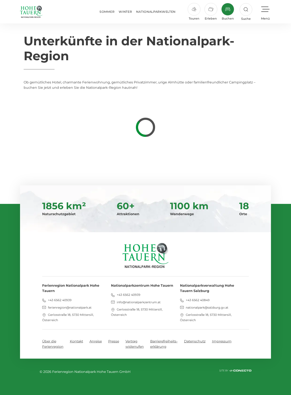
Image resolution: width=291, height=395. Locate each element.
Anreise (95, 341)
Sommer (106, 12)
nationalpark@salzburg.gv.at (206, 307)
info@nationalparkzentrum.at (138, 302)
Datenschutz (195, 341)
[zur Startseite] (31, 12)
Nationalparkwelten (156, 12)
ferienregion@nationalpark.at (69, 307)
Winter (125, 12)
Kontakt (76, 341)
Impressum (222, 341)
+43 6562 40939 (59, 300)
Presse (113, 341)
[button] (246, 12)
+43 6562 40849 (197, 300)
